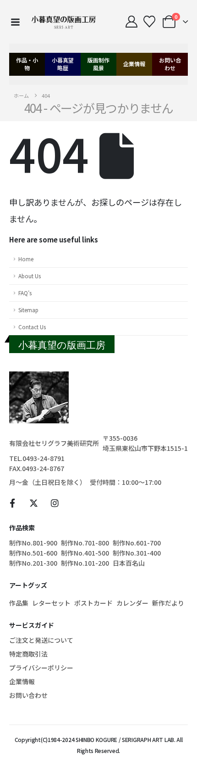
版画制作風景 (98, 64)
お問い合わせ (170, 64)
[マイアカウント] (131, 22)
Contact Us (32, 327)
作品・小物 (27, 64)
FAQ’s (25, 293)
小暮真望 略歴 (63, 64)
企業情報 (134, 63)
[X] (34, 503)
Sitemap (28, 310)
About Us (29, 276)
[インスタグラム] (55, 503)
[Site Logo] (63, 21)
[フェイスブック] (12, 503)
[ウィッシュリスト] (149, 22)
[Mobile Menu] (15, 22)
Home (25, 259)
